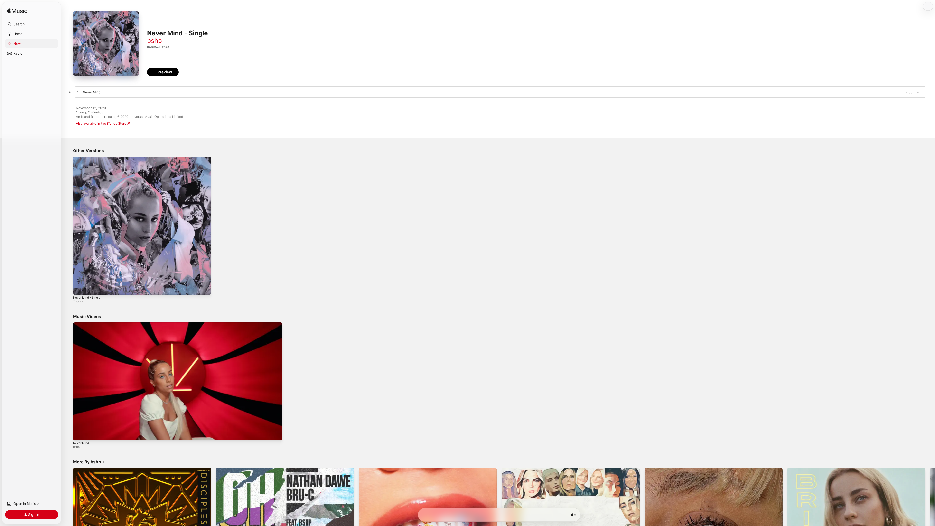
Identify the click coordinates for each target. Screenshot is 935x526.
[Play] (79, 434)
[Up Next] (566, 514)
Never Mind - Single (88, 158)
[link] (89, 462)
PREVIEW (907, 92)
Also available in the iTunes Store (101, 123)
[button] (31, 24)
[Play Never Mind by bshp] (78, 92)
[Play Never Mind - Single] (79, 288)
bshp (154, 40)
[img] (17, 11)
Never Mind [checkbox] (92, 92)
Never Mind (81, 443)
